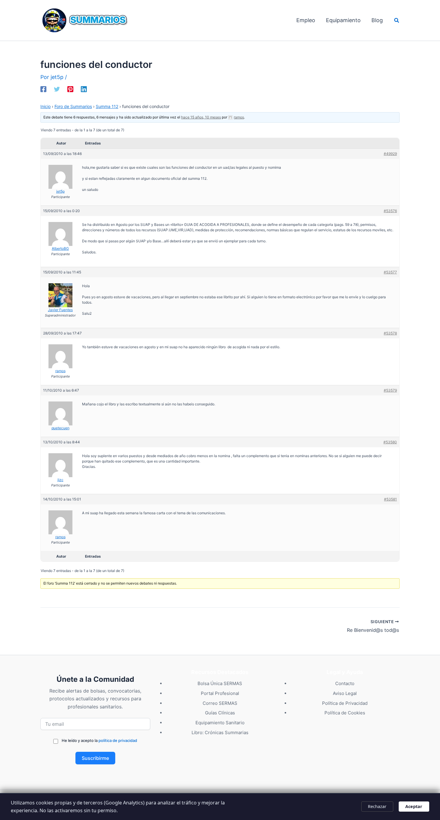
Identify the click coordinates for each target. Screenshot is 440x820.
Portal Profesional (220, 693)
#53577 (390, 272)
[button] (397, 20)
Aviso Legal (345, 693)
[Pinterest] (70, 88)
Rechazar (377, 806)
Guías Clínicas (220, 713)
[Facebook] (43, 88)
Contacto (344, 683)
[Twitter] (57, 88)
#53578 (390, 333)
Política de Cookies (344, 713)
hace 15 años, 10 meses (201, 117)
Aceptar (413, 806)
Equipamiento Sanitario (220, 722)
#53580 (390, 442)
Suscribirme (95, 758)
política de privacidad (117, 740)
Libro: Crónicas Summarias (220, 732)
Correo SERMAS (220, 703)
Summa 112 (107, 106)
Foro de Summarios (73, 106)
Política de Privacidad (345, 703)
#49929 (390, 153)
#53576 (390, 211)
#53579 (390, 390)
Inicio (45, 106)
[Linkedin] (84, 88)
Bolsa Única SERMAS (220, 683)
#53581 (390, 499)
